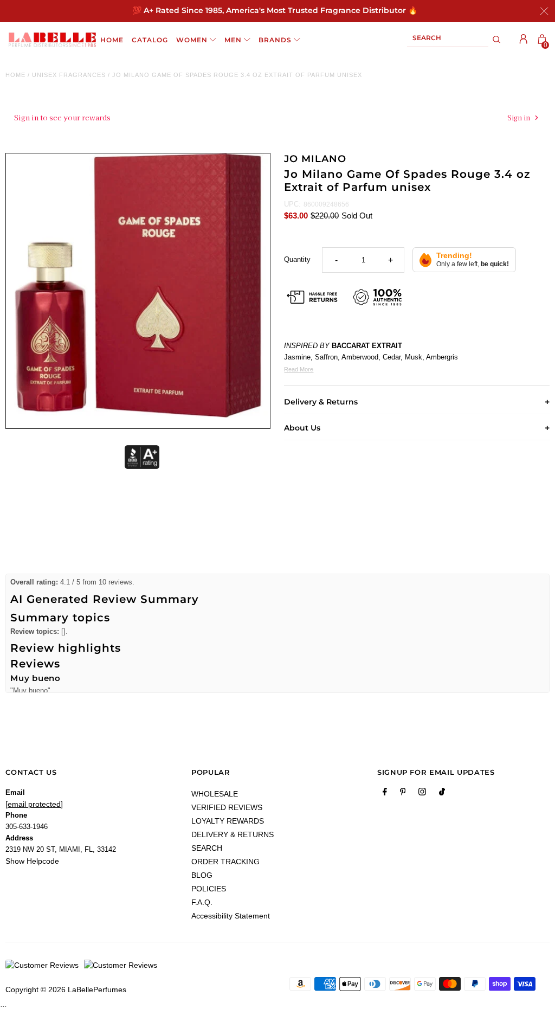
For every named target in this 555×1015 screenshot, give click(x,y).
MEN (233, 40)
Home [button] (112, 40)
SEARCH (206, 848)
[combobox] (447, 40)
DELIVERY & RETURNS (232, 834)
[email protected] (34, 804)
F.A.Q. (201, 902)
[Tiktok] (442, 794)
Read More (298, 369)
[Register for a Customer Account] (523, 39)
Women (192, 40)
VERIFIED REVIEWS (226, 807)
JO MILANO (315, 159)
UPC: (292, 204)
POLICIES (208, 888)
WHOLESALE (214, 793)
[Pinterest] (403, 794)
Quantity (297, 259)
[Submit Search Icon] (497, 39)
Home (15, 75)
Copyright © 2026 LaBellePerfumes (65, 989)
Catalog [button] (150, 40)
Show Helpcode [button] (32, 861)
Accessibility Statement (230, 915)
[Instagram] (422, 794)
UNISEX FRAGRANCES (69, 75)
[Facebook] (385, 794)
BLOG (201, 875)
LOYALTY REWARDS (227, 821)
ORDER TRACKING (225, 861)
